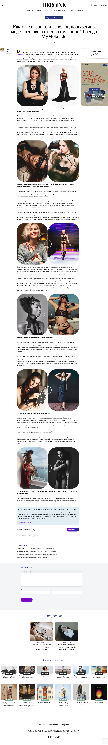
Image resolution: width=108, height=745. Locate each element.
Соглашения (53, 725)
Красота (47, 10)
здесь (18, 444)
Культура (80, 10)
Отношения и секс (60, 10)
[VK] (92, 54)
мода (35, 535)
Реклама (42, 725)
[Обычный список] (34, 571)
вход (95, 5)
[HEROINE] (54, 5)
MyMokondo (21, 54)
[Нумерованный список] (38, 571)
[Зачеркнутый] (30, 571)
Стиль (39, 10)
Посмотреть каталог (24, 522)
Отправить (26, 599)
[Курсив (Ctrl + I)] (26, 571)
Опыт (71, 10)
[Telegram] (96, 54)
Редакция (65, 725)
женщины (21, 535)
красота (28, 535)
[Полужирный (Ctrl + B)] (22, 571)
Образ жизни (29, 10)
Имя (22, 589)
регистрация (103, 5)
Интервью (57, 22)
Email (54, 589)
